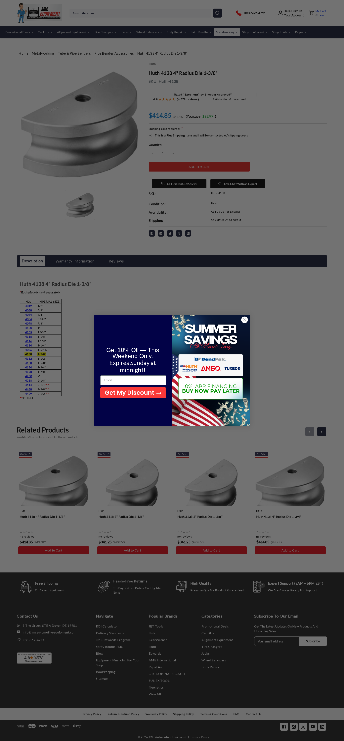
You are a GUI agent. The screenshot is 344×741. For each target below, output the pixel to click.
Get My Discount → (133, 392)
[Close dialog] (244, 319)
